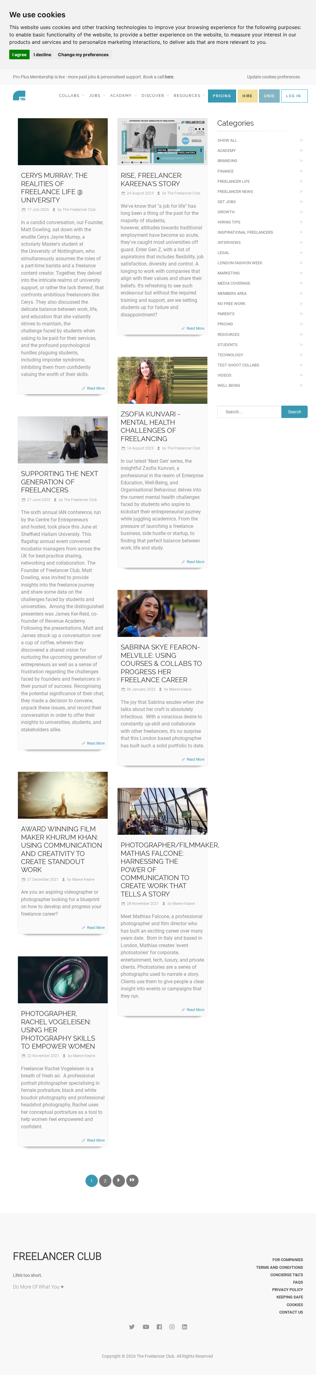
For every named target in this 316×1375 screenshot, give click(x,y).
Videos (224, 375)
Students (228, 344)
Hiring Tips (229, 222)
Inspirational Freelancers (245, 232)
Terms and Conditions (279, 1267)
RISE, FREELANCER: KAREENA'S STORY (151, 179)
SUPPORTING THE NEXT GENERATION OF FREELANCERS (59, 482)
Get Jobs (227, 201)
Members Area (232, 293)
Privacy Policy (287, 1289)
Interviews (229, 242)
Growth (226, 212)
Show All (227, 140)
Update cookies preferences (273, 76)
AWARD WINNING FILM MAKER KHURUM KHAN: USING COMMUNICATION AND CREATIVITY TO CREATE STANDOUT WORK (61, 849)
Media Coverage (234, 283)
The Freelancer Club (79, 209)
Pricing (225, 324)
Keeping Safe (289, 1297)
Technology (230, 355)
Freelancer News (235, 191)
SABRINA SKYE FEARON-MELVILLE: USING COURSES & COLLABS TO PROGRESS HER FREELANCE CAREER (161, 663)
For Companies (287, 1259)
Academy (227, 150)
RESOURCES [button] (188, 96)
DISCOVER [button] (154, 96)
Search (294, 411)
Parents (226, 313)
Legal (223, 252)
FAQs (298, 1282)
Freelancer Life (234, 181)
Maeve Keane (180, 689)
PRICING (222, 96)
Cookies (295, 1304)
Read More (96, 388)
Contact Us (291, 1312)
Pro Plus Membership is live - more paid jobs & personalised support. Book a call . (93, 76)
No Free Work (231, 303)
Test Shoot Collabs (238, 365)
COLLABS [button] (70, 96)
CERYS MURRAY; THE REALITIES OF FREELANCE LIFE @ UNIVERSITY (54, 187)
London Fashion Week (240, 263)
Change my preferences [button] (83, 54)
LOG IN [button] (293, 96)
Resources (228, 334)
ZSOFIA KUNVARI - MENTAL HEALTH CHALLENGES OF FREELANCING (150, 426)
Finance (226, 171)
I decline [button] (42, 54)
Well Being (229, 385)
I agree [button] (19, 54)
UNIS (269, 96)
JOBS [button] (95, 96)
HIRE (248, 96)
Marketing (229, 273)
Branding (227, 160)
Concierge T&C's (286, 1275)
